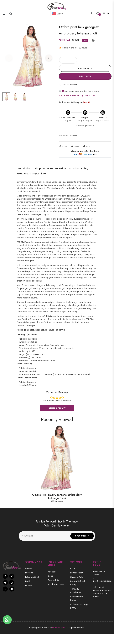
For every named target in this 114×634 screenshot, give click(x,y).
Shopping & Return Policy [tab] (50, 168)
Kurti (27, 581)
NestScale (90, 125)
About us (52, 571)
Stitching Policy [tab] (78, 168)
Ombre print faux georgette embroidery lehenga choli (57, 496)
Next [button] (49, 58)
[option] (29, 56)
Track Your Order (56, 584)
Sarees (28, 568)
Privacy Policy (76, 572)
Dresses (29, 572)
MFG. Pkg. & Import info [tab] (31, 173)
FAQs (72, 568)
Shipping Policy (77, 577)
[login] (92, 13)
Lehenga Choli (32, 577)
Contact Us (53, 580)
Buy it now (85, 76)
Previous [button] (9, 58)
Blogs (50, 576)
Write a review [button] (57, 408)
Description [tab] (24, 168)
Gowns (28, 585)
